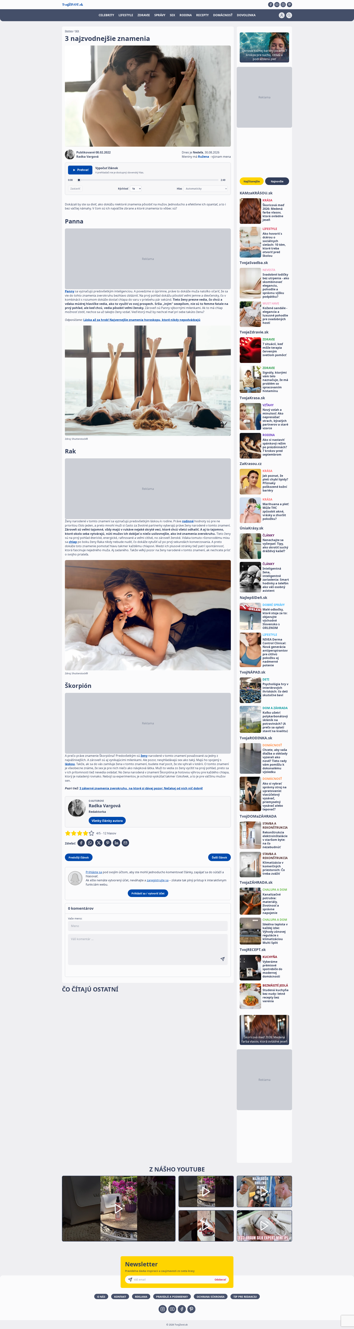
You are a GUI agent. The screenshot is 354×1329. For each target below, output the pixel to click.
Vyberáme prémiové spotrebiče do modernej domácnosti (272, 969)
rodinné (188, 521)
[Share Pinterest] (107, 843)
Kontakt (120, 1296)
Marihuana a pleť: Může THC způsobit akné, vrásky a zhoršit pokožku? (276, 511)
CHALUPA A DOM (275, 890)
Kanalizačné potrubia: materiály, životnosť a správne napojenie (272, 904)
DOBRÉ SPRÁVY (274, 605)
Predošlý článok (79, 857)
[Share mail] (125, 843)
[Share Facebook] (81, 843)
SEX (172, 15)
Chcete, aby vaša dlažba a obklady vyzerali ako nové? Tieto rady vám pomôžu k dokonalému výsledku (275, 761)
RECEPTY (202, 15)
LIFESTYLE (126, 15)
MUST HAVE (271, 303)
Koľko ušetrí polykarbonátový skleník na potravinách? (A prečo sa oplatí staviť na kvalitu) (275, 722)
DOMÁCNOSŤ (222, 15)
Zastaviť (75, 188)
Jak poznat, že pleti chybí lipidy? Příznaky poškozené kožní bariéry (275, 483)
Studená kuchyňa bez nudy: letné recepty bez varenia (276, 995)
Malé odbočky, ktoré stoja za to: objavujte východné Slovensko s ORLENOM (275, 619)
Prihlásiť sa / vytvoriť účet (147, 893)
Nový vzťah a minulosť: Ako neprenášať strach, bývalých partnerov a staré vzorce (275, 419)
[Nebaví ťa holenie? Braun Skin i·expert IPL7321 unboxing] (206, 1226)
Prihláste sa (94, 872)
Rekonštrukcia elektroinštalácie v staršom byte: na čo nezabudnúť (275, 839)
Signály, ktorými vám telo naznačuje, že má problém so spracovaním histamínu (275, 382)
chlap (73, 542)
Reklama (141, 1296)
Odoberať (220, 1279)
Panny (69, 291)
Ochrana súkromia (211, 1296)
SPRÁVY (159, 15)
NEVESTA (269, 270)
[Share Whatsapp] (90, 843)
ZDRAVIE (144, 15)
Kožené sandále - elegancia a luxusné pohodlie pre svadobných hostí (275, 315)
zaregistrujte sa (158, 880)
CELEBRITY (106, 15)
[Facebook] (270, 4)
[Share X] (99, 843)
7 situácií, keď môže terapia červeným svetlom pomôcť (274, 349)
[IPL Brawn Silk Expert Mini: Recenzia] (264, 1226)
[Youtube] (277, 4)
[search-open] (289, 15)
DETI (266, 679)
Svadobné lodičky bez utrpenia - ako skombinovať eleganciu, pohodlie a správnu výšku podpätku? (276, 285)
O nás (101, 1296)
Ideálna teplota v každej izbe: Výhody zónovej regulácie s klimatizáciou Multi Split (275, 933)
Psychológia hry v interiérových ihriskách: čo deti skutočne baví (275, 689)
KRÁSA (267, 200)
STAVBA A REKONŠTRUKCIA (275, 825)
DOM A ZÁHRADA (275, 708)
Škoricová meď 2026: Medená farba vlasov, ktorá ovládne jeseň (273, 212)
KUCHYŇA (270, 957)
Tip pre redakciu (245, 1296)
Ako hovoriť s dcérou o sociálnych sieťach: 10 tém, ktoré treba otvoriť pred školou (274, 245)
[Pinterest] (289, 4)
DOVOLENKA (246, 15)
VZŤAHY (268, 405)
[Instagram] (283, 4)
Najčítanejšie (252, 181)
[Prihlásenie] (282, 15)
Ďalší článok (219, 857)
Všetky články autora (107, 821)
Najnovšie (277, 181)
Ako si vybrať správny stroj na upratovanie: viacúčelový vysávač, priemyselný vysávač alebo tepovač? (275, 796)
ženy (144, 756)
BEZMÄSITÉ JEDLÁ (275, 985)
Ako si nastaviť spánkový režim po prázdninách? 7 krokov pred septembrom (275, 447)
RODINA (186, 15)
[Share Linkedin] (116, 843)
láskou (70, 764)
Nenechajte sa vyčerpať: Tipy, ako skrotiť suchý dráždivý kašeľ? (275, 545)
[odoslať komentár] (222, 959)
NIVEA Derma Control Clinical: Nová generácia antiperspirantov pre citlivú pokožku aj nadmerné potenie (275, 652)
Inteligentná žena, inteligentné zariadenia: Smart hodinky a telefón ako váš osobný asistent (276, 579)
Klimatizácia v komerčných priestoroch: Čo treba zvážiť (274, 868)
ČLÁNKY (268, 535)
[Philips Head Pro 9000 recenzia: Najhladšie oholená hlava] (264, 1191)
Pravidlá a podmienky (172, 1296)
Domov (69, 30)
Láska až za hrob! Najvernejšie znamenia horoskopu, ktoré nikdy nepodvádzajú (141, 320)
